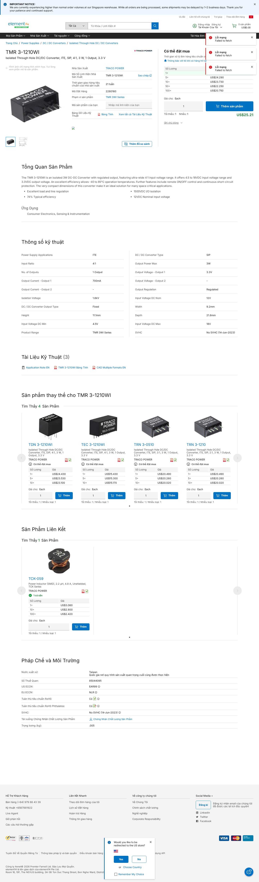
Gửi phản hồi (13, 818)
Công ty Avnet (13, 866)
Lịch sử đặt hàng (78, 807)
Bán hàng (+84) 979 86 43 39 (23, 802)
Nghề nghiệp (139, 813)
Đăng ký (216, 24)
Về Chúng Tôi (140, 802)
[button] (15, 36)
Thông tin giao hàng (80, 818)
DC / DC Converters (54, 43)
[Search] (155, 25)
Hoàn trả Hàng (77, 813)
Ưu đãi (182, 16)
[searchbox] (120, 25)
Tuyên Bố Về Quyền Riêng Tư (22, 853)
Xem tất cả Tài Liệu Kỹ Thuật (135, 114)
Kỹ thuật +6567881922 (19, 807)
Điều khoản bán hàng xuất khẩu (97, 853)
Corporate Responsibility (146, 818)
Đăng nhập (204, 24)
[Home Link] (19, 26)
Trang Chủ (12, 43)
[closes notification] (255, 4)
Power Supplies (30, 43)
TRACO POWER (115, 68)
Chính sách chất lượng (145, 807)
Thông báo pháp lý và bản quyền (59, 853)
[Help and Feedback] (249, 872)
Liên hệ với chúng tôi (199, 16)
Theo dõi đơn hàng (235, 16)
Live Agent (12, 813)
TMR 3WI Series (115, 97)
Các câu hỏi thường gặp (20, 824)
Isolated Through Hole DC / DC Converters (93, 43)
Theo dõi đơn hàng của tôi (84, 802)
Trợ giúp (218, 16)
